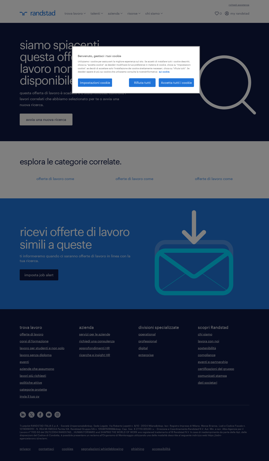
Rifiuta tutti (142, 82)
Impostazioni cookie (95, 82)
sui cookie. (164, 71)
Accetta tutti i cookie (176, 82)
